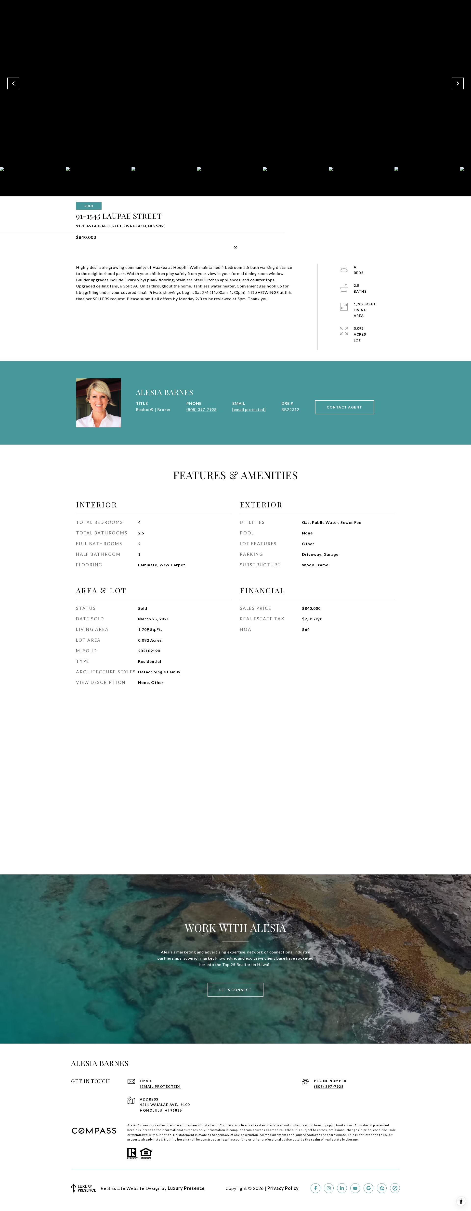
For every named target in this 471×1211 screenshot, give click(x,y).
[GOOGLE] (368, 1188)
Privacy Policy (283, 1188)
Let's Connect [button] (235, 990)
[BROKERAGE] (395, 1188)
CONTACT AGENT (344, 407)
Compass (227, 1125)
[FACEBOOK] (315, 1188)
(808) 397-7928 (201, 409)
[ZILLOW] (382, 1188)
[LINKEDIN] (342, 1188)
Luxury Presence (186, 1188)
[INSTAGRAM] (329, 1188)
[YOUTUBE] (355, 1188)
